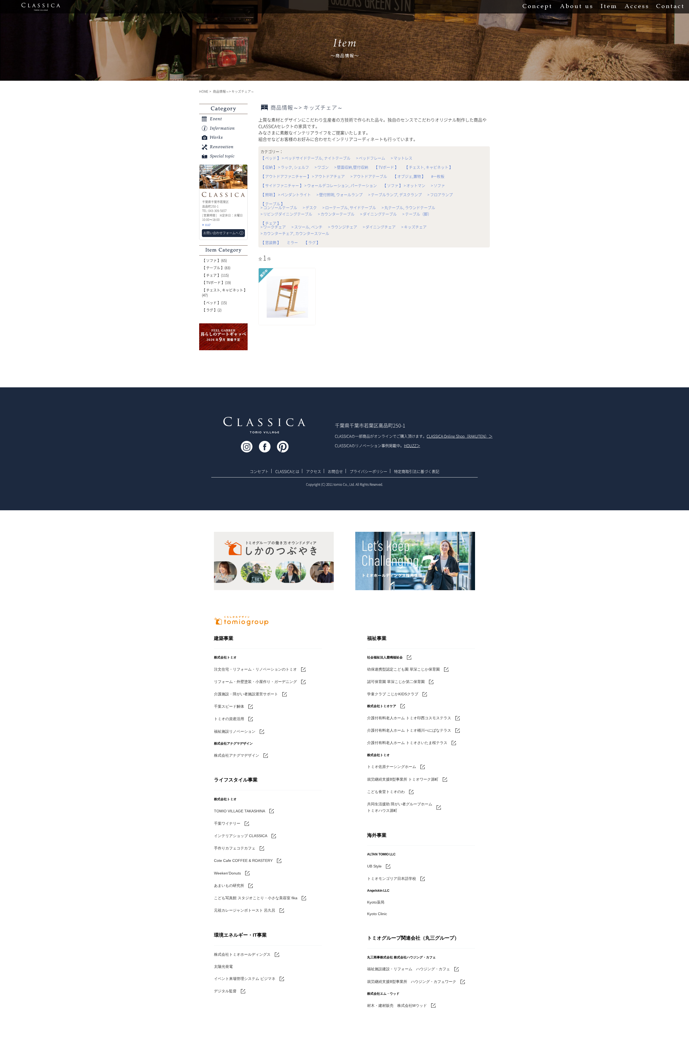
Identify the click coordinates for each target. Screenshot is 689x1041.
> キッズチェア (414, 226)
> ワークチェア (273, 226)
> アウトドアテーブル (368, 176)
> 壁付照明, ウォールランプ (340, 194)
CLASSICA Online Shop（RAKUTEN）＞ (460, 436)
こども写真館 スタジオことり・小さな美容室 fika (255, 898)
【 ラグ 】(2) (212, 309)
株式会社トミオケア (381, 706)
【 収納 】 (269, 167)
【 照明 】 (269, 194)
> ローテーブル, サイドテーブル (349, 207)
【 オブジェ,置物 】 (409, 176)
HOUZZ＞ (412, 445)
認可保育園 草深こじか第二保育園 (396, 681)
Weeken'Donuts (227, 873)
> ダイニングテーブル (378, 214)
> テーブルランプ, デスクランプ (395, 194)
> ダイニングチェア (379, 226)
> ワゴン (322, 167)
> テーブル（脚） (416, 214)
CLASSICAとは (287, 471)
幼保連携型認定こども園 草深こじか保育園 (403, 669)
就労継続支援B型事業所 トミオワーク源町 (402, 779)
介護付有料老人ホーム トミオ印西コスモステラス (409, 718)
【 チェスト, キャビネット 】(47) (224, 292)
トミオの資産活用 (229, 719)
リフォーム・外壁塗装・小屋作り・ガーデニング (255, 681)
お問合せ (335, 471)
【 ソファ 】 (392, 185)
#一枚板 (437, 176)
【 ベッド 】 (271, 158)
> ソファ (438, 185)
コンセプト (259, 471)
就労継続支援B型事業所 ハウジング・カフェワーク (411, 981)
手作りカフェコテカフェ (234, 848)
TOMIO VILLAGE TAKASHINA (239, 811)
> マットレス (401, 158)
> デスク (310, 207)
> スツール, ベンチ (306, 226)
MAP (208, 225)
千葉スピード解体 (229, 706)
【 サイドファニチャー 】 (282, 185)
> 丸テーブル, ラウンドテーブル (408, 207)
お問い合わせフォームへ (221, 233)
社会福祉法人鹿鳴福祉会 (385, 657)
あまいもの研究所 (229, 885)
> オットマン (414, 185)
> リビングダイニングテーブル (286, 214)
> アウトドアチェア (328, 176)
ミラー (292, 242)
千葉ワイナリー (227, 823)
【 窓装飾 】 (271, 242)
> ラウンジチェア (342, 226)
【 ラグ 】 (312, 242)
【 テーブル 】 (273, 203)
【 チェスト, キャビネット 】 (428, 167)
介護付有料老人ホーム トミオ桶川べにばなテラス (409, 730)
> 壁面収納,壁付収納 (351, 167)
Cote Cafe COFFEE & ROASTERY (243, 860)
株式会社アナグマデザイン (236, 755)
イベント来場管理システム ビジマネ (244, 978)
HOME (203, 91)
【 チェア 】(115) (215, 275)
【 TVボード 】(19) (216, 282)
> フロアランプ (440, 194)
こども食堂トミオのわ (386, 791)
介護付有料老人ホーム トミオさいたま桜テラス (407, 743)
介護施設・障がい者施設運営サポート (246, 694)
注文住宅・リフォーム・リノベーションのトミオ (255, 669)
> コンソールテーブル (279, 207)
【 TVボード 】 (386, 167)
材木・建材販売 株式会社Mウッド (397, 1005)
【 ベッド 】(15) (214, 302)
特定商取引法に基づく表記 (416, 471)
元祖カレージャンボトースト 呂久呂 (244, 910)
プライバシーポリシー (368, 471)
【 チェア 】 (271, 223)
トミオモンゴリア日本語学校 (391, 878)
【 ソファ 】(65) (214, 260)
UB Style (374, 866)
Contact (670, 6)
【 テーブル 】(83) (216, 267)
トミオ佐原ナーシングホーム (391, 766)
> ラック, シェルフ (293, 167)
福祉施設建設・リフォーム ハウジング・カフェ (408, 969)
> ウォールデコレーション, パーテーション (340, 185)
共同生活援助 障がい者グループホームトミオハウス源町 (399, 807)
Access (636, 6)
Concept (537, 6)
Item (608, 6)
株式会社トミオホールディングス (242, 954)
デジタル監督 (225, 991)
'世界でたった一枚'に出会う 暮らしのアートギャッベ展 (223, 336)
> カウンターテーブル (336, 214)
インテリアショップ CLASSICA (240, 836)
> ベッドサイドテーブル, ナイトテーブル (316, 158)
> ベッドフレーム (370, 158)
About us (576, 6)
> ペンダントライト (294, 194)
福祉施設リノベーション (234, 731)
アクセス (313, 471)
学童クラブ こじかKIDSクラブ (392, 694)
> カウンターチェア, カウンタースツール (295, 233)
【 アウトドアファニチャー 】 (286, 176)
